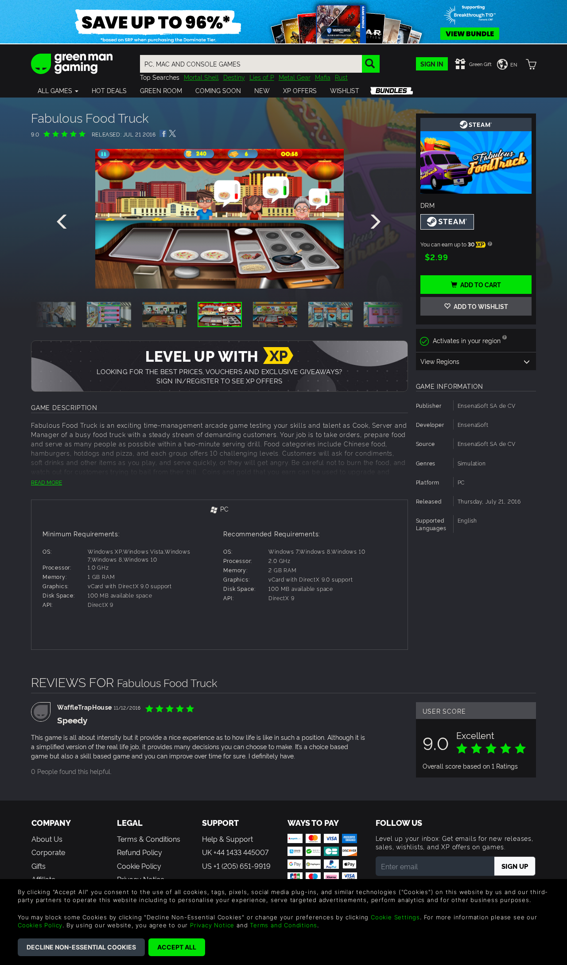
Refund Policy (139, 852)
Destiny (234, 77)
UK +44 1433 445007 (235, 852)
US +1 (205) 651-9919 (236, 866)
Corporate (48, 852)
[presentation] (63, 222)
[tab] (219, 510)
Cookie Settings (395, 917)
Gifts (38, 866)
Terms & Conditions (148, 839)
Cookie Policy (139, 866)
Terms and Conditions (283, 925)
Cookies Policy (40, 925)
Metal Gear (295, 77)
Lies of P (261, 77)
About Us (46, 839)
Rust (341, 77)
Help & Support (227, 839)
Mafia (322, 77)
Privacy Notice (212, 925)
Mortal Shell (201, 77)
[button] (58, 90)
